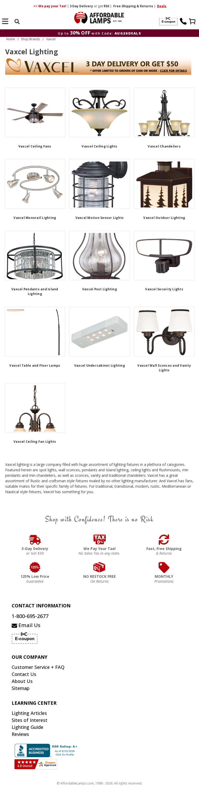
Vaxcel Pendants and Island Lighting (34, 291)
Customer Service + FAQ (38, 667)
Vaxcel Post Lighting (99, 289)
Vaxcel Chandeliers (164, 146)
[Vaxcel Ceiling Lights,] (99, 112)
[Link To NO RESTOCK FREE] (99, 567)
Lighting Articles (29, 713)
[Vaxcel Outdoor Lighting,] (164, 183)
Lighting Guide (27, 727)
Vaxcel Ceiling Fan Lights (34, 441)
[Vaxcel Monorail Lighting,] (35, 183)
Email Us (28, 625)
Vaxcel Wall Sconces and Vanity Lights (164, 367)
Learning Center (34, 703)
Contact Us (24, 674)
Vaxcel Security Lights (164, 289)
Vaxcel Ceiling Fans (34, 146)
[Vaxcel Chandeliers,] (164, 112)
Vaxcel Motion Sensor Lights (99, 218)
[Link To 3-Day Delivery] (35, 539)
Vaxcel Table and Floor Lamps (34, 365)
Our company (29, 657)
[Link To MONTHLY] (164, 567)
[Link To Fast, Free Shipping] (164, 539)
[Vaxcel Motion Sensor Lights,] (99, 183)
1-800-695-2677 (30, 616)
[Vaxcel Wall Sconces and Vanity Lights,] (164, 331)
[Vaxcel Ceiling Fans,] (35, 112)
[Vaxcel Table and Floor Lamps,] (35, 331)
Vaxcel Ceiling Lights (99, 146)
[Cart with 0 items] (192, 22)
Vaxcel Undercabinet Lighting (99, 365)
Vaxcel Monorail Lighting (34, 218)
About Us (22, 681)
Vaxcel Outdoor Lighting (164, 218)
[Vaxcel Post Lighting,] (99, 255)
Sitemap (21, 688)
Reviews (20, 734)
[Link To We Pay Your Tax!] (99, 539)
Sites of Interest (29, 720)
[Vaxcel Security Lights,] (164, 255)
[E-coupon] (168, 21)
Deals (161, 6)
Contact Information (41, 605)
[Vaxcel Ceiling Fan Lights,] (35, 408)
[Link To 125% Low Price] (35, 567)
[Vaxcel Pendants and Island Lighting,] (35, 255)
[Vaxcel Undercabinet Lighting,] (99, 331)
